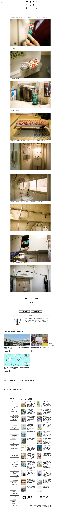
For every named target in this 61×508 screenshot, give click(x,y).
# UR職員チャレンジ (14, 446)
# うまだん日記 (13, 496)
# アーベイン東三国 (14, 464)
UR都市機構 (49, 506)
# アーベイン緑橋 (14, 466)
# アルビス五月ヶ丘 (14, 480)
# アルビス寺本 (13, 482)
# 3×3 (12, 401)
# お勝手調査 (13, 501)
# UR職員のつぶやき (14, 449)
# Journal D (13, 421)
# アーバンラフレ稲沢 (14, 456)
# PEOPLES (13, 438)
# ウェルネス (13, 491)
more (6, 351)
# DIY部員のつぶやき (14, 412)
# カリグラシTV (13, 503)
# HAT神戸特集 (13, 419)
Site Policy (39, 506)
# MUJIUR (12, 430)
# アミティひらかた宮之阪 (14, 473)
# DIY (12, 409)
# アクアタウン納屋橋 (14, 469)
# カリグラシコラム (14, 505)
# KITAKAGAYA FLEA (14, 428)
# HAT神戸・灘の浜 (14, 415)
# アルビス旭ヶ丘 (14, 484)
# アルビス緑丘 (13, 486)
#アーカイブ (27, 501)
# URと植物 (13, 443)
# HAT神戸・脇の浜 (14, 417)
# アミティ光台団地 (14, 475)
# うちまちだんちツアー (14, 494)
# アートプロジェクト (14, 453)
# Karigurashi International (14, 425)
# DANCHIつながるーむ (14, 407)
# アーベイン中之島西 (14, 462)
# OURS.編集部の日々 (14, 436)
